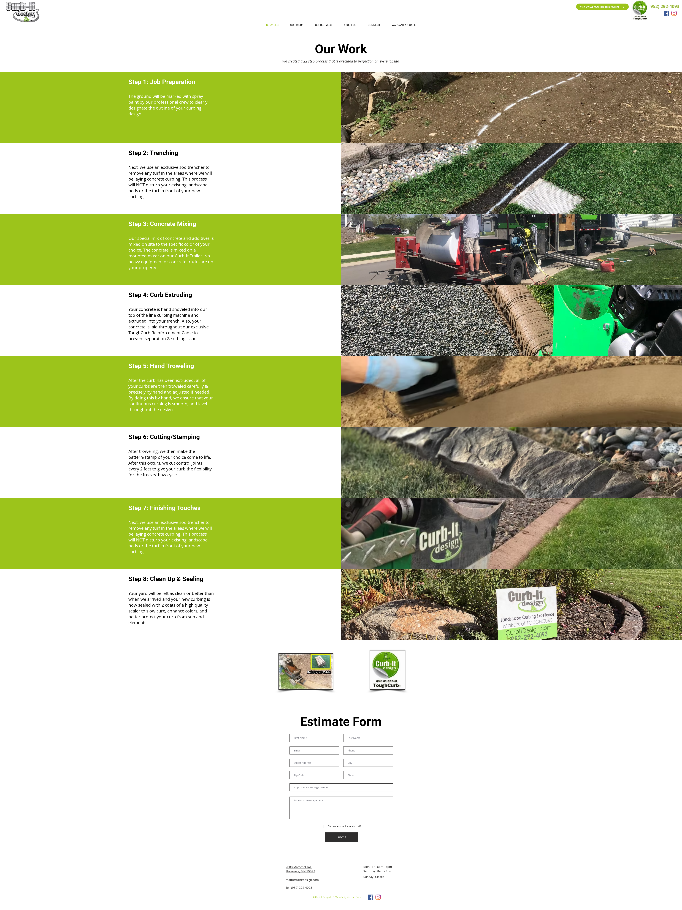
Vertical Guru (354, 897)
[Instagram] (674, 13)
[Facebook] (666, 13)
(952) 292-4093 (301, 888)
